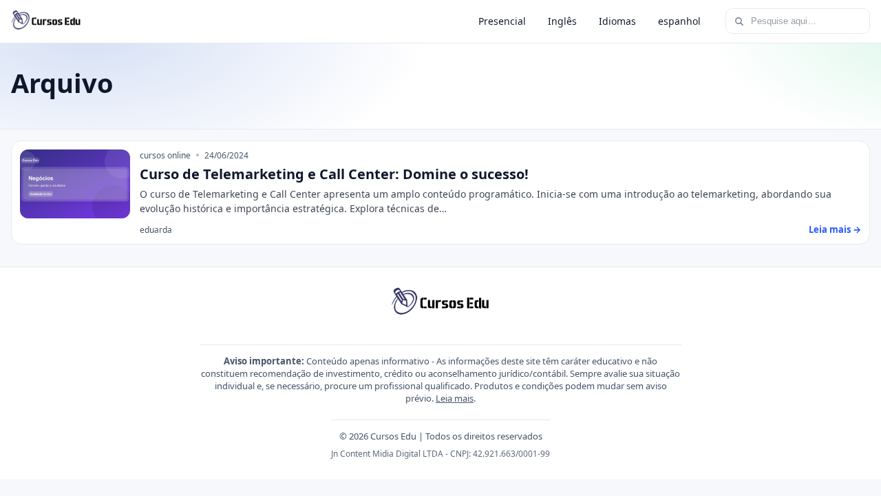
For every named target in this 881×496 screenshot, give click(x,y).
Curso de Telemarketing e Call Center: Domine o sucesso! (334, 174)
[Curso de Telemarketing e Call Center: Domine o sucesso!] (75, 183)
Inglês (562, 21)
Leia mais (455, 398)
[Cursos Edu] (46, 21)
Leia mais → (835, 229)
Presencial (502, 21)
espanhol (679, 21)
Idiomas (617, 21)
